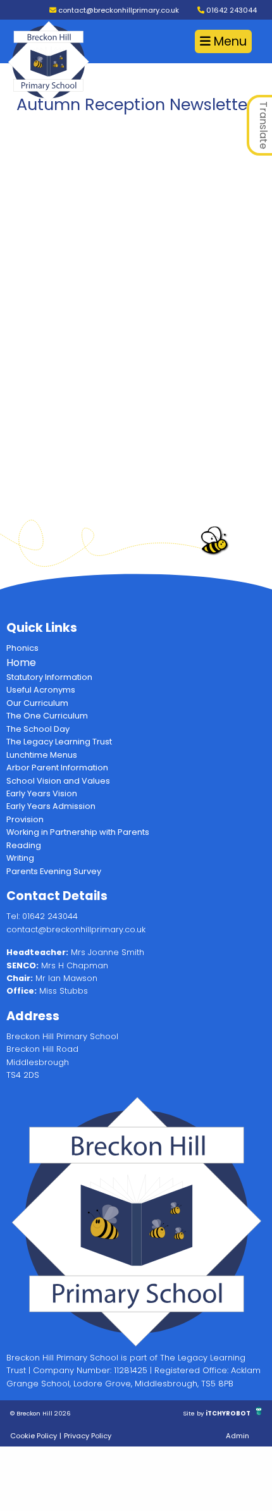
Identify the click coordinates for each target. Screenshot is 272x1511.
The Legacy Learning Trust (59, 741)
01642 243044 (230, 10)
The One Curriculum (47, 715)
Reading (23, 845)
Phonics (22, 648)
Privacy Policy (87, 1436)
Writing (20, 858)
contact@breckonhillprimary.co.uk (117, 10)
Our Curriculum (37, 703)
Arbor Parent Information (57, 767)
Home (21, 662)
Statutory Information (49, 677)
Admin (237, 1436)
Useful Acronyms (40, 689)
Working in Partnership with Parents (77, 832)
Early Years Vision (41, 793)
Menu (229, 41)
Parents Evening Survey (53, 871)
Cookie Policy (33, 1436)
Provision (25, 819)
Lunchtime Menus (41, 754)
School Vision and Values (58, 780)
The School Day (38, 729)
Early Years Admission (51, 806)
